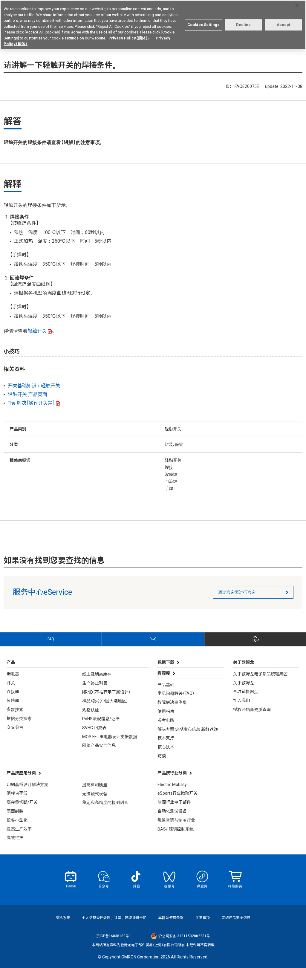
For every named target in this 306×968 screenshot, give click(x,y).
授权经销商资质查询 (252, 709)
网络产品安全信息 (99, 745)
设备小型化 (17, 820)
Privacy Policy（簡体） (128, 38)
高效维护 (15, 837)
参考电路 (165, 720)
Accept (283, 24)
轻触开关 (37, 331)
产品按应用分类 (21, 772)
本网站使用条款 (170, 918)
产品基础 (165, 684)
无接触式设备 (94, 793)
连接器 (13, 691)
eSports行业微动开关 (177, 793)
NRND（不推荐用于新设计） (106, 692)
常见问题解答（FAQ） (176, 693)
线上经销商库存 (96, 674)
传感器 (13, 700)
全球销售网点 (245, 691)
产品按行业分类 (172, 772)
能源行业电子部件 (174, 802)
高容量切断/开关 (22, 802)
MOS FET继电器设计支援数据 (109, 736)
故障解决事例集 (172, 702)
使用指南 (165, 711)
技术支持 (165, 737)
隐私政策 (63, 918)
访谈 (161, 755)
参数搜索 (15, 709)
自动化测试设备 (172, 811)
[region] (153, 25)
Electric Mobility (172, 784)
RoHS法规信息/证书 (101, 718)
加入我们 (241, 700)
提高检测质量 (94, 784)
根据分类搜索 (19, 718)
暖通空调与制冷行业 (176, 820)
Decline (243, 24)
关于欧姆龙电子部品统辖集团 (260, 674)
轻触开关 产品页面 (27, 394)
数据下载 (165, 662)
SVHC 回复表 (94, 727)
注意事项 (202, 918)
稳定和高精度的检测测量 (105, 802)
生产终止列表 (94, 683)
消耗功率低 (17, 793)
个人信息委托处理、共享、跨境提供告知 (114, 918)
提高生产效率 (19, 829)
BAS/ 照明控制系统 (175, 829)
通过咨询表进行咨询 (236, 592)
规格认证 (90, 709)
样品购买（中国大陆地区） (105, 700)
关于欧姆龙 (243, 682)
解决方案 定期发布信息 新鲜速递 (187, 729)
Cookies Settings (203, 24)
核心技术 (165, 746)
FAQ (51, 639)
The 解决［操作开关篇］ (31, 403)
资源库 (163, 673)
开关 (11, 682)
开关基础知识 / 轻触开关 (34, 386)
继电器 (13, 674)
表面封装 (15, 811)
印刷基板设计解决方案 (27, 784)
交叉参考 (15, 727)
